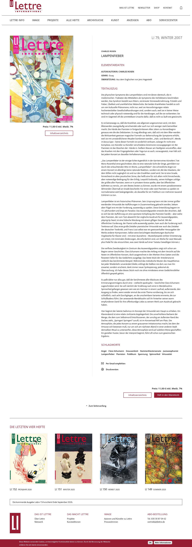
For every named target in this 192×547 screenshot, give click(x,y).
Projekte (53, 20)
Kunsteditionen (74, 521)
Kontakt (167, 7)
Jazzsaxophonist (170, 351)
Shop (156, 7)
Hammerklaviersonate (150, 351)
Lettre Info (17, 20)
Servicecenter (168, 20)
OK (150, 543)
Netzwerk (38, 521)
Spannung (143, 354)
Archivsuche (95, 20)
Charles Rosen (108, 51)
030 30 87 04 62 (158, 518)
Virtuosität (167, 354)
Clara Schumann (116, 351)
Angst (104, 351)
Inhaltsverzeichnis (59, 133)
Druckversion (109, 369)
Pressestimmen (111, 521)
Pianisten (120, 354)
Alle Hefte (72, 20)
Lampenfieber (108, 354)
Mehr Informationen (163, 543)
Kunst (115, 20)
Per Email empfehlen (113, 363)
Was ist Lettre (126, 7)
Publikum (131, 354)
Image (36, 20)
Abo (148, 20)
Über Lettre (39, 518)
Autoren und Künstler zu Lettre (118, 518)
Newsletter (144, 7)
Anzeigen (133, 20)
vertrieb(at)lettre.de (156, 521)
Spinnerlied (154, 354)
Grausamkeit (132, 351)
